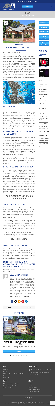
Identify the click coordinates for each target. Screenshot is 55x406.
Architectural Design (43, 84)
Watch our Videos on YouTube (35, 389)
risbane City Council (13, 68)
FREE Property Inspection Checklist (11, 383)
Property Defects (42, 103)
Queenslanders (10, 209)
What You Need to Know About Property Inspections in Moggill (19, 343)
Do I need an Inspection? (43, 37)
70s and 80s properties (21, 208)
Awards (5, 371)
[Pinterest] (22, 301)
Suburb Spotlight (44, 22)
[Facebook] (12, 301)
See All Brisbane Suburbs (19, 239)
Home (23, 15)
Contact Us (31, 383)
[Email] (19, 301)
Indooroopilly (24, 142)
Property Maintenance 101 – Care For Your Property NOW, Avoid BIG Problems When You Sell (44, 143)
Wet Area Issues (42, 108)
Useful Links (44, 27)
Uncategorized (42, 105)
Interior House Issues (43, 100)
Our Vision (5, 369)
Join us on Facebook (33, 387)
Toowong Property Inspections (17, 232)
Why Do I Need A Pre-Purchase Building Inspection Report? (40, 370)
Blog (40, 86)
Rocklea (17, 63)
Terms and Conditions (33, 374)
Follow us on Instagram (34, 391)
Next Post (29, 307)
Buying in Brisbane (30, 15)
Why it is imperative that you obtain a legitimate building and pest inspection (43, 124)
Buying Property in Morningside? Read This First (43, 118)
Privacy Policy (6, 377)
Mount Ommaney (7, 271)
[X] (15, 301)
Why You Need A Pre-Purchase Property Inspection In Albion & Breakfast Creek (44, 131)
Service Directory (44, 31)
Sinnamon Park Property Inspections (18, 234)
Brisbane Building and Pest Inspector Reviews (13, 373)
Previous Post (9, 307)
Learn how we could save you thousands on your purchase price (19, 197)
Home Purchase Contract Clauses (10, 385)
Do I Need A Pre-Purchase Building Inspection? (39, 372)
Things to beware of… (8, 387)
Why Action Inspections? (44, 43)
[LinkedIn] (26, 301)
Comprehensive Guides (44, 91)
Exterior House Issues (43, 94)
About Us (31, 385)
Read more (19, 351)
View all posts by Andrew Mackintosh (23, 296)
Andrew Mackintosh (13, 52)
